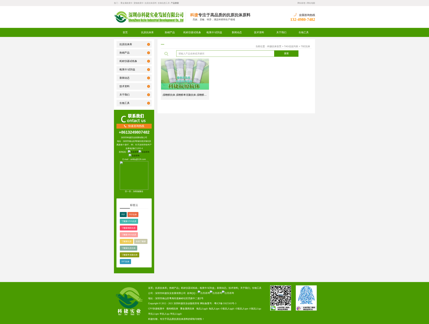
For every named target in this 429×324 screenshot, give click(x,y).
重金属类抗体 (187, 308)
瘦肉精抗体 (172, 308)
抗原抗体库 (147, 32)
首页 (125, 32)
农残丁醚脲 (141, 241)
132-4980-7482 (302, 19)
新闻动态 (237, 32)
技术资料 (259, 32)
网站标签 (301, 3)
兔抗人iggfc (202, 308)
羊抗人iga (165, 314)
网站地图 (311, 3)
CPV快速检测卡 (156, 308)
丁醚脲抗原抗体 (128, 248)
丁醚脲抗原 (126, 241)
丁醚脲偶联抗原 (128, 228)
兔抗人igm (214, 308)
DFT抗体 (125, 261)
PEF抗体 (133, 214)
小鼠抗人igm (242, 308)
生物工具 (304, 32)
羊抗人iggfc (176, 314)
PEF (123, 214)
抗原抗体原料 (151, 3)
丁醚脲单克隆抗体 (129, 255)
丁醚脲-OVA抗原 (128, 221)
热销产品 (170, 32)
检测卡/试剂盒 (214, 32)
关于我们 (281, 32)
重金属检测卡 (126, 3)
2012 (164, 303)
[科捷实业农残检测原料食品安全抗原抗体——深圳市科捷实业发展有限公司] (150, 17)
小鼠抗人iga (255, 308)
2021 (171, 303)
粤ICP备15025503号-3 (225, 303)
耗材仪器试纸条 (192, 32)
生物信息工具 (164, 3)
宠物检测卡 (139, 3)
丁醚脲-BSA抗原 (128, 235)
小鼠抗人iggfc (227, 308)
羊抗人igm (153, 314)
